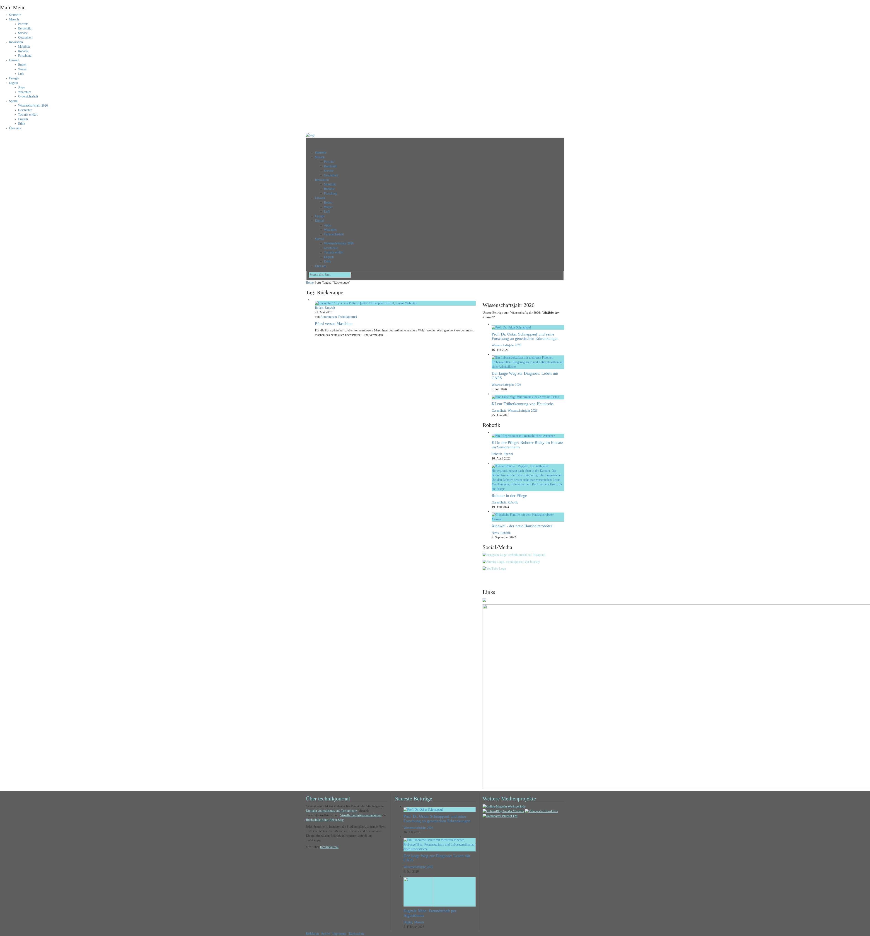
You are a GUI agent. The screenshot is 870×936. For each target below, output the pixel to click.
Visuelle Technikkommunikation (361, 815)
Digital (13, 83)
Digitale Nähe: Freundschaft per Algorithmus (430, 913)
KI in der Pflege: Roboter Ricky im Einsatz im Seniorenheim (527, 444)
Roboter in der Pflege (509, 495)
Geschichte (25, 110)
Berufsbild (24, 28)
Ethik (21, 123)
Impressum (339, 933)
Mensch (14, 19)
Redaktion (312, 933)
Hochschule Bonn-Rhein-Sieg (325, 820)
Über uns (15, 128)
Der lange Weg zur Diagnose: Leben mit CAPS (525, 375)
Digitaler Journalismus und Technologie (332, 810)
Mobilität (24, 46)
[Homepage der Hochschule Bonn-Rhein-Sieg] (484, 599)
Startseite (15, 15)
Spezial (13, 101)
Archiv (325, 933)
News (495, 533)
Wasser (22, 69)
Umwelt (14, 60)
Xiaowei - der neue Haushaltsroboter (522, 526)
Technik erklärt (28, 114)
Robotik (23, 51)
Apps (21, 87)
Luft (21, 73)
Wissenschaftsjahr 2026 (33, 105)
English (23, 119)
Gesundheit (25, 37)
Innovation (16, 42)
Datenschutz (356, 933)
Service (23, 33)
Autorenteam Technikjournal (338, 316)
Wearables (24, 92)
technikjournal (329, 847)
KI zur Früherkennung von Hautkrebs (522, 403)
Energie (14, 78)
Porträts (23, 24)
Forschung (24, 55)
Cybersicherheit (28, 96)
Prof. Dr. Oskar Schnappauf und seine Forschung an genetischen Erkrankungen (525, 336)
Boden (22, 64)
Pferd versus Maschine (333, 323)
